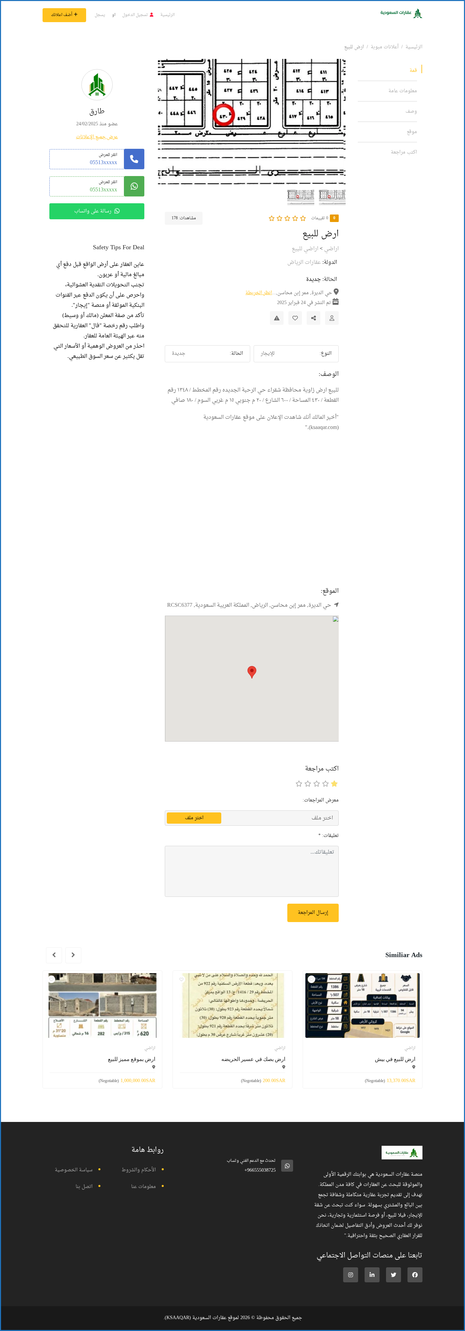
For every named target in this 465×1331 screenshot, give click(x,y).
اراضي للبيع (305, 249)
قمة (413, 70)
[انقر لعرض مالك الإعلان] (332, 318)
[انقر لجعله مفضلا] (295, 318)
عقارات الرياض (304, 262)
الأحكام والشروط (139, 1170)
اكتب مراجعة (404, 152)
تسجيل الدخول (135, 15)
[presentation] (73, 955)
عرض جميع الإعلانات (97, 137)
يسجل (100, 15)
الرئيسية (167, 15)
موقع (412, 132)
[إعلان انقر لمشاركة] (313, 318)
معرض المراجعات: (321, 800)
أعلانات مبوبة (385, 47)
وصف (411, 111)
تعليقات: (328, 835)
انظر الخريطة (258, 293)
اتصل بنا (84, 1186)
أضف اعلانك (61, 15)
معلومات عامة (402, 91)
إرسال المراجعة (313, 912)
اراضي (331, 249)
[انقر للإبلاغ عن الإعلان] (277, 318)
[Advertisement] (252, 521)
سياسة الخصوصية (74, 1170)
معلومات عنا (143, 1186)
